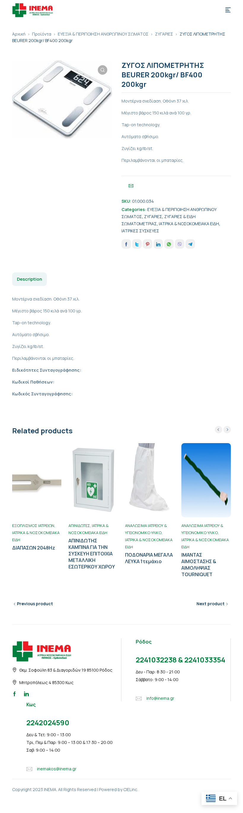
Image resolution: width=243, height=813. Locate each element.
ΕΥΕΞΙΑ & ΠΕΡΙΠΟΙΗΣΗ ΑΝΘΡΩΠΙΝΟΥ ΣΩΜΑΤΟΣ (103, 34)
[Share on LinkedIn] (158, 244)
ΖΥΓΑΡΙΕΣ (164, 34)
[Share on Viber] (179, 244)
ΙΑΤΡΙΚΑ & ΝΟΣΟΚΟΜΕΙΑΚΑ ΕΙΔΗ (189, 223)
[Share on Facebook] (126, 244)
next (227, 429)
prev (218, 429)
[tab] (29, 279)
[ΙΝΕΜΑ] (32, 9)
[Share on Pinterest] (147, 244)
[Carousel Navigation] (223, 429)
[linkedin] (26, 693)
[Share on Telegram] (190, 244)
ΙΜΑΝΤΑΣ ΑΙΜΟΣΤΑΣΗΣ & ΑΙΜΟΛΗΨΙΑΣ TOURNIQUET (198, 565)
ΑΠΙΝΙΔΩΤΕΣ (79, 525)
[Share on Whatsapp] (169, 244)
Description (29, 279)
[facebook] (14, 693)
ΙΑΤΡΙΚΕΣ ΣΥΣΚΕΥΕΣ (140, 231)
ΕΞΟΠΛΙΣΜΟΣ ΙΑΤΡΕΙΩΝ (33, 525)
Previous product (35, 603)
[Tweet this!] (137, 244)
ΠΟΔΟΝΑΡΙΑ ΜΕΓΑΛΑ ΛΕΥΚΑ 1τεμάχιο (149, 558)
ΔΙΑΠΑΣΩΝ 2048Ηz (33, 547)
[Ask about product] (131, 185)
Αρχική (18, 34)
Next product (210, 603)
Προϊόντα (41, 34)
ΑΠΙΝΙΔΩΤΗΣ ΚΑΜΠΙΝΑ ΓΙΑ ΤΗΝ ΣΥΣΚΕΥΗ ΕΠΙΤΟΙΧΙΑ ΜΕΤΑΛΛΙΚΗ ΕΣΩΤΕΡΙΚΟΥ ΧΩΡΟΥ (91, 553)
